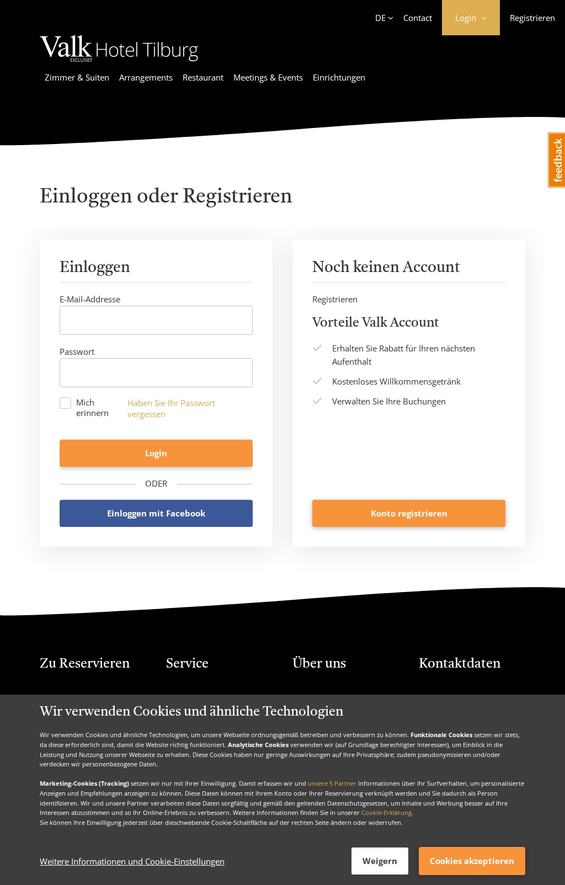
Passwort (77, 351)
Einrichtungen (339, 77)
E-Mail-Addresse (90, 299)
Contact (417, 17)
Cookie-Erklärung (386, 812)
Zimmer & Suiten (77, 77)
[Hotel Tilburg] (119, 63)
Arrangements (146, 77)
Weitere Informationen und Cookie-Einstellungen (132, 861)
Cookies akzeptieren (472, 860)
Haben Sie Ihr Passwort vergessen (171, 408)
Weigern (380, 860)
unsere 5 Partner (332, 783)
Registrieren (532, 17)
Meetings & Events (268, 77)
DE (380, 17)
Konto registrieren (409, 513)
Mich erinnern (92, 408)
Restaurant (203, 77)
